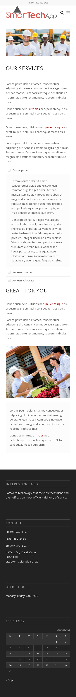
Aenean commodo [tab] (23, 272)
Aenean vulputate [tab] (23, 280)
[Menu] (68, 12)
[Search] (60, 12)
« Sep (9, 680)
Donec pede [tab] (20, 170)
